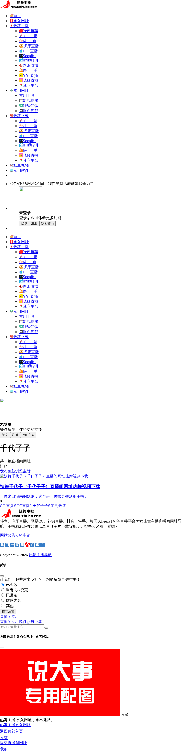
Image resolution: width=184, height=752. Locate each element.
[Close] (2, 576)
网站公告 (7, 535)
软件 (23, 622)
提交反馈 (8, 611)
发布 (4, 471)
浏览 (19, 471)
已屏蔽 (11, 595)
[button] (9, 617)
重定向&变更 (16, 590)
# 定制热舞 (57, 506)
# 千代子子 (39, 506)
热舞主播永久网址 (15, 725)
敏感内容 (13, 600)
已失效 (11, 585)
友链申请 (23, 535)
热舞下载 (34, 622)
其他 (9, 606)
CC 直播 (7, 506)
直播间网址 (9, 622)
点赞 (27, 471)
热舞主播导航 (40, 555)
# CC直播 (22, 506)
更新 (11, 471)
